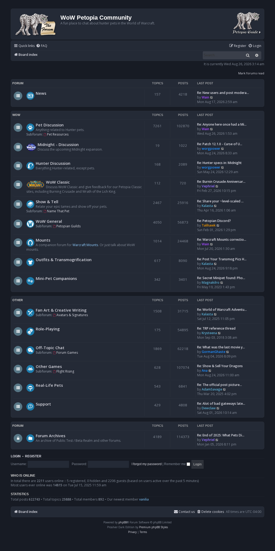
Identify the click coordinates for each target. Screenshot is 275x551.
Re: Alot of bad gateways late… (221, 403)
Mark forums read (251, 73)
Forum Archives (50, 435)
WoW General (49, 221)
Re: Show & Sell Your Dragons (220, 366)
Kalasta (207, 205)
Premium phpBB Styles (153, 527)
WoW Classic (58, 182)
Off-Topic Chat (50, 347)
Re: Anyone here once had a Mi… (222, 124)
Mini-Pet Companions (56, 278)
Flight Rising (65, 371)
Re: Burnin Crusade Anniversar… (221, 181)
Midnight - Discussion (58, 144)
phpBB (122, 522)
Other (17, 300)
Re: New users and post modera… (223, 92)
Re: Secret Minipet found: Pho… (221, 278)
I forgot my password (147, 464)
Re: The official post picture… (219, 384)
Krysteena (209, 333)
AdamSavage (212, 389)
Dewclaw (209, 408)
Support (43, 404)
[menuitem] (41, 46)
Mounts (43, 240)
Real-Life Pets (49, 385)
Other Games (49, 366)
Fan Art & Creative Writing (61, 310)
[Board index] (36, 24)
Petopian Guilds (68, 226)
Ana (205, 370)
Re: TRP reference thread (216, 328)
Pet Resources (57, 134)
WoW (16, 114)
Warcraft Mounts (85, 245)
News (41, 93)
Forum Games (67, 352)
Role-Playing (48, 328)
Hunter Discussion (53, 163)
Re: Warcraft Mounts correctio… (221, 239)
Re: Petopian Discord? (214, 220)
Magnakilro (210, 282)
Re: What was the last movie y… (221, 347)
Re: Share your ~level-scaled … (220, 201)
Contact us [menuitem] (187, 511)
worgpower (211, 148)
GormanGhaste (213, 351)
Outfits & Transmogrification (64, 259)
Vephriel (208, 186)
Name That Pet (58, 211)
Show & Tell (47, 201)
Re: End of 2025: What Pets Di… (220, 435)
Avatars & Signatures (72, 315)
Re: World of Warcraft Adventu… (222, 309)
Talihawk (209, 225)
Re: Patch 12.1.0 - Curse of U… (219, 144)
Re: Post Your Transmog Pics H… (222, 259)
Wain (205, 97)
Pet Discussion (50, 124)
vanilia (144, 499)
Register (33, 456)
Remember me (175, 464)
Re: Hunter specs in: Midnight (219, 162)
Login (16, 456)
